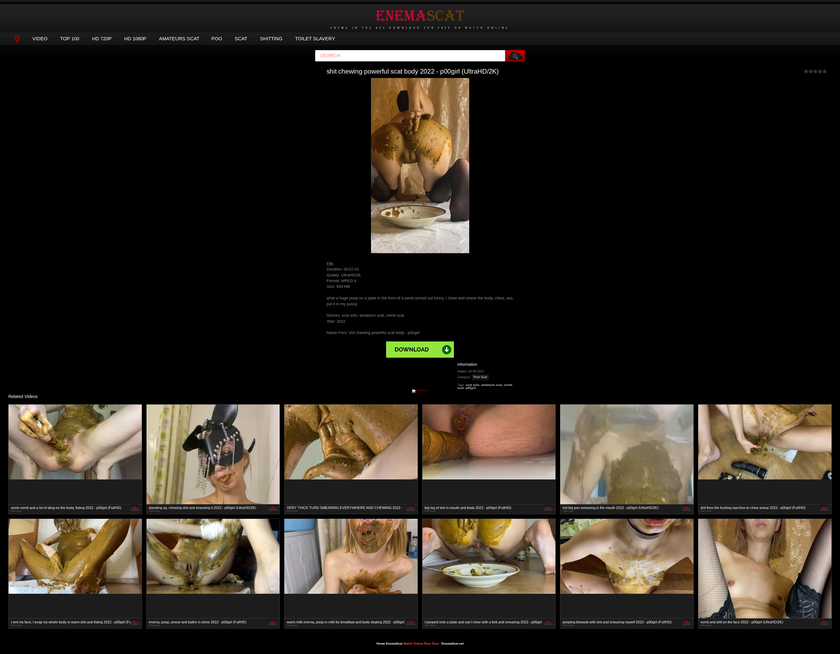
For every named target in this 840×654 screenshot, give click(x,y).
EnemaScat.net (452, 643)
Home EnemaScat (389, 643)
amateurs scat (491, 385)
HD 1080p (135, 38)
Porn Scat (480, 377)
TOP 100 (69, 38)
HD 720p (102, 38)
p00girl (471, 388)
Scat (241, 38)
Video (39, 38)
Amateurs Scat (179, 38)
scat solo (473, 385)
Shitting (271, 38)
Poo (216, 38)
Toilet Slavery (315, 38)
